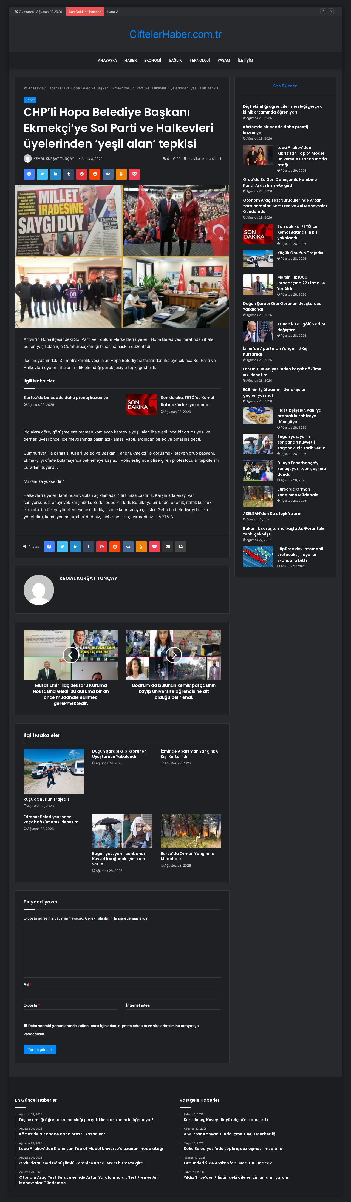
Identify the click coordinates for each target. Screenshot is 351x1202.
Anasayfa (107, 60)
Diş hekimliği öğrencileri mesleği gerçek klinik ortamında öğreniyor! (282, 109)
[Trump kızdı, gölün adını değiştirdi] (258, 331)
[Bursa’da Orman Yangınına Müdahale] (191, 831)
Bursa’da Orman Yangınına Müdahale (187, 856)
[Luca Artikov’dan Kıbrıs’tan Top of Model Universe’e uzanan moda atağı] (258, 155)
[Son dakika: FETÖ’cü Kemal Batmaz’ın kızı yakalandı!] (141, 404)
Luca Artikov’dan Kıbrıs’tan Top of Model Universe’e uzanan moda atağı (167, 11)
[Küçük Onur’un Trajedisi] (54, 771)
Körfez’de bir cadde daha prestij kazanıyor (67, 397)
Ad (27, 984)
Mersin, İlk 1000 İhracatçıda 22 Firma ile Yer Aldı (301, 282)
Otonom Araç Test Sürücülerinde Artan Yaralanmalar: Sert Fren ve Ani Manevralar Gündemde (285, 205)
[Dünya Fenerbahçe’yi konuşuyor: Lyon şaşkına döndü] (258, 470)
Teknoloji (199, 60)
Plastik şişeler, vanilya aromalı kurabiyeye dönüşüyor (299, 415)
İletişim (245, 60)
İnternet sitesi (138, 1005)
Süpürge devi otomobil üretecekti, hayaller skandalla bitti (300, 554)
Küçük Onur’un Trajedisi (47, 799)
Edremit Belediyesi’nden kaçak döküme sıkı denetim (51, 819)
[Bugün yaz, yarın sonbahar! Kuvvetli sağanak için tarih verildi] (122, 831)
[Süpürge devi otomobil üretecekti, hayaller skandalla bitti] (258, 556)
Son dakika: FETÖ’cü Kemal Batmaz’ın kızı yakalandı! (298, 232)
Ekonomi (152, 60)
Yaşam (223, 60)
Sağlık (175, 60)
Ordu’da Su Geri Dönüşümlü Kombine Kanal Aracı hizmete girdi (280, 182)
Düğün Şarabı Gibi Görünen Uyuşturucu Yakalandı (119, 754)
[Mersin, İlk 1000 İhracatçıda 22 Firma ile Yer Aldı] (258, 284)
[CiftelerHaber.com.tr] (175, 34)
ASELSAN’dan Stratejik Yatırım (273, 513)
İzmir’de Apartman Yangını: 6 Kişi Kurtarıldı (190, 754)
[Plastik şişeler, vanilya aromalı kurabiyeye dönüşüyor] (258, 415)
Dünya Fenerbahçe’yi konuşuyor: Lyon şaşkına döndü (301, 468)
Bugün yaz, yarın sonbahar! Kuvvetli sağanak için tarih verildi (119, 859)
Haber (130, 60)
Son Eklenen (285, 86)
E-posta (32, 1005)
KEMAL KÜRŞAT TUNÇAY (53, 159)
